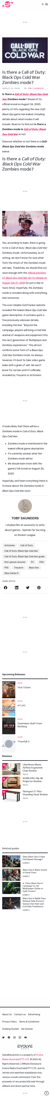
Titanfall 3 (23, 741)
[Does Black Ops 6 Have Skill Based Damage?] (11, 861)
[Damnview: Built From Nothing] (8, 725)
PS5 (6, 567)
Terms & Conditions (29, 1021)
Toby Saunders (35, 88)
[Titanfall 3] (8, 743)
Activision (9, 545)
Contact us (20, 1014)
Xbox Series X (11, 573)
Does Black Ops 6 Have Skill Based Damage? (34, 858)
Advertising (34, 1014)
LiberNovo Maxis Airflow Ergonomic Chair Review (33, 767)
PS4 (41, 562)
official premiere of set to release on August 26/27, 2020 (24, 277)
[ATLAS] (8, 707)
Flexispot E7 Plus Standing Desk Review (35, 793)
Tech (25, 774)
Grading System (10, 1029)
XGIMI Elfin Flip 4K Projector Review (33, 780)
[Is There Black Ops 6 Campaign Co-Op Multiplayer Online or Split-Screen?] (11, 888)
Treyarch (18, 567)
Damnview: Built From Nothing (30, 725)
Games (26, 863)
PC (32, 562)
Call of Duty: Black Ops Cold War (21, 551)
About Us (7, 1014)
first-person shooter (14, 562)
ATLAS (21, 705)
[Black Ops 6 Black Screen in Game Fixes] (11, 875)
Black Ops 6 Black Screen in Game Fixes (35, 871)
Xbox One (34, 567)
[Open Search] (42, 4)
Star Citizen (24, 687)
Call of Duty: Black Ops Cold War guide (24, 556)
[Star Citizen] (8, 689)
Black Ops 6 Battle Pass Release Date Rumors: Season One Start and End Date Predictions (34, 902)
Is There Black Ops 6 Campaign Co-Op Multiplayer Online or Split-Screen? (33, 887)
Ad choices (27, 1029)
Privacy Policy (9, 1021)
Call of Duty (26, 545)
